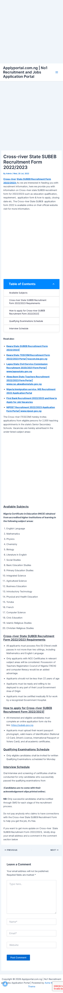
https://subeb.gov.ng (22, 725)
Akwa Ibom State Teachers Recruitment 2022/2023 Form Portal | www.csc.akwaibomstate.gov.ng (28, 380)
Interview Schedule (18, 328)
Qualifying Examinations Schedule (26, 321)
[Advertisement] (31, 31)
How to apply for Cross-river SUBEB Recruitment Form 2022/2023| (27, 312)
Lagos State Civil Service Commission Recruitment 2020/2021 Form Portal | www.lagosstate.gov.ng (27, 368)
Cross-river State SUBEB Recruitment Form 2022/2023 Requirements (28, 301)
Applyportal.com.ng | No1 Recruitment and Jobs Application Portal (25, 72)
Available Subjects (18, 292)
